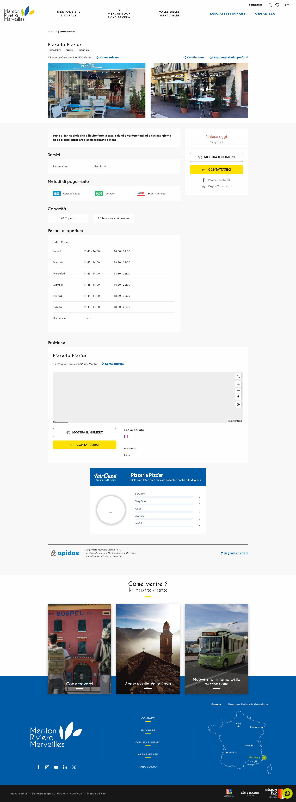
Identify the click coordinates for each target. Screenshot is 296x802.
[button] (270, 5)
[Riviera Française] (229, 793)
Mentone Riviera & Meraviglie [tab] (248, 704)
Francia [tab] (216, 704)
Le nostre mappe (42, 793)
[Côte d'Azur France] (250, 793)
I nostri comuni (19, 793)
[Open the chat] (287, 793)
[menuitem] (19, 13)
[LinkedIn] (65, 767)
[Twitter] (74, 767)
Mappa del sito (96, 793)
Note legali (76, 793)
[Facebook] (38, 767)
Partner (61, 793)
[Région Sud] (275, 793)
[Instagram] (47, 767)
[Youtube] (56, 767)
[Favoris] (277, 5)
